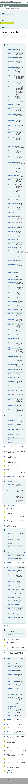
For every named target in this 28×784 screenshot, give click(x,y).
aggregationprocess (13, 67)
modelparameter (13, 227)
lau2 (7, 727)
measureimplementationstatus (13, 184)
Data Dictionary (11, 8)
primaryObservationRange (13, 282)
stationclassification (13, 377)
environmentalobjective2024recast (13, 156)
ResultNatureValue (13, 697)
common (8, 472)
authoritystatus (13, 114)
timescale (12, 390)
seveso (8, 754)
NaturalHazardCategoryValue (13, 690)
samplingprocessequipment (13, 347)
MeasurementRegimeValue (13, 684)
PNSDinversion (13, 272)
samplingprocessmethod (13, 349)
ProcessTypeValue (13, 694)
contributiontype (13, 125)
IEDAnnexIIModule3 (11, 639)
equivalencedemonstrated (13, 162)
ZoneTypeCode (13, 715)
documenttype (13, 142)
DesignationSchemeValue (13, 670)
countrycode (12, 420)
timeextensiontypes (13, 385)
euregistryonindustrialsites (11, 512)
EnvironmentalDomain (13, 674)
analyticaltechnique (13, 70)
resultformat (12, 319)
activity (11, 495)
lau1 (7, 724)
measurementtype (13, 199)
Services (3, 25)
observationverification (13, 260)
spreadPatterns (13, 617)
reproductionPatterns (13, 604)
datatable (12, 129)
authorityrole (13, 108)
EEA (7, 1)
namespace (12, 239)
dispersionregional (13, 137)
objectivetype (13, 247)
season (11, 434)
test (7, 759)
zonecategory (13, 405)
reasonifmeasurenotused (13, 301)
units (11, 620)
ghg (7, 551)
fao (7, 520)
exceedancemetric (13, 167)
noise (7, 745)
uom (7, 762)
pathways (12, 597)
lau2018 (8, 731)
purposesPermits (13, 600)
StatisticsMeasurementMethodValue (13, 708)
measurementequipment (13, 189)
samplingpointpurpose (13, 342)
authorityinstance (13, 104)
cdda (7, 469)
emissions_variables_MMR (13, 555)
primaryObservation (13, 279)
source (11, 539)
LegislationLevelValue (13, 681)
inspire (8, 658)
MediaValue (12, 688)
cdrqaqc (12, 120)
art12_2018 (9, 446)
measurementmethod (13, 194)
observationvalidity (13, 255)
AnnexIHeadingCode (13, 634)
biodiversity (9, 465)
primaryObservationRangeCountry (13, 286)
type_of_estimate (13, 439)
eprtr (7, 490)
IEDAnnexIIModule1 (11, 630)
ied (7, 625)
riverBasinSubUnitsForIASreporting (13, 608)
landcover (9, 719)
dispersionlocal (13, 132)
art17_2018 (9, 461)
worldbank (9, 770)
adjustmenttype (13, 53)
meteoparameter (13, 207)
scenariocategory (13, 356)
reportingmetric (13, 309)
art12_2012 (9, 415)
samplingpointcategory (13, 338)
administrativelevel (13, 57)
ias (7, 567)
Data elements (4, 18)
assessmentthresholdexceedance (13, 96)
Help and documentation (6, 10)
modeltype (12, 235)
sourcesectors (13, 359)
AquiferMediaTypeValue (13, 663)
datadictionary (10, 476)
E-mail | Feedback (5, 779)
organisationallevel (13, 264)
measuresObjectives (13, 593)
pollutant (12, 276)
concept (12, 533)
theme (11, 712)
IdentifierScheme (13, 678)
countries (12, 579)
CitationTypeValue (13, 666)
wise (7, 766)
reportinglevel (13, 305)
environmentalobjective (13, 150)
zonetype (12, 409)
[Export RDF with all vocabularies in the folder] (24, 46)
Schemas (4, 20)
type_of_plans (13, 442)
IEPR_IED (8, 652)
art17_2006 (9, 451)
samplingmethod (13, 334)
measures (12, 581)
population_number (13, 429)
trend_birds (12, 437)
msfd (7, 741)
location (12, 426)
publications (9, 750)
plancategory (13, 268)
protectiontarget (13, 297)
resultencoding (13, 313)
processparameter (13, 292)
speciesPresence (13, 613)
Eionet (7, 8)
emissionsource (13, 146)
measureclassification (13, 179)
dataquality (9, 481)
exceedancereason (13, 171)
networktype (12, 243)
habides (8, 562)
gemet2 (8, 530)
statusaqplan (13, 381)
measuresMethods (13, 589)
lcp (7, 736)
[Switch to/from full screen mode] (20, 3)
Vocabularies (4, 22)
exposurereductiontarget (13, 175)
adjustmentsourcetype (13, 49)
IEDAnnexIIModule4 (11, 646)
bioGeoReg (12, 570)
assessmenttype (13, 100)
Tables (3, 15)
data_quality (12, 424)
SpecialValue (13, 706)
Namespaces (4, 27)
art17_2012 (9, 456)
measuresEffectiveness (13, 585)
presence (12, 432)
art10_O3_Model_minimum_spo (13, 86)
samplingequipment (13, 329)
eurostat (8, 516)
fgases (8, 525)
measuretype (13, 203)
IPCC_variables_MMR (13, 558)
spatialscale (12, 369)
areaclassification (13, 81)
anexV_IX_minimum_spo (13, 75)
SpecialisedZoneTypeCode (13, 702)
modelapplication (13, 212)
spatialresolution (13, 364)
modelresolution (13, 231)
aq (7, 44)
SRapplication (13, 373)
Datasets (3, 13)
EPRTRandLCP (10, 505)
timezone (12, 399)
